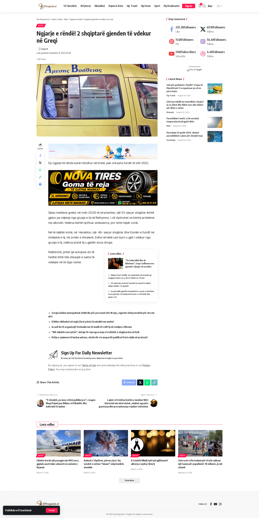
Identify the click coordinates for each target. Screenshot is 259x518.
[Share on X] (40, 162)
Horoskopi (171, 140)
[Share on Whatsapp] (40, 169)
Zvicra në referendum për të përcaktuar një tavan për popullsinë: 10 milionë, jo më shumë (200, 464)
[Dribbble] (212, 53)
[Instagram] (212, 41)
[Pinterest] (182, 41)
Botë (40, 25)
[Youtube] (182, 53)
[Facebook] (182, 29)
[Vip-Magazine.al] (47, 6)
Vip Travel (171, 95)
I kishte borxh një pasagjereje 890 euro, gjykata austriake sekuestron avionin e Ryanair (58, 464)
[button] (52, 510)
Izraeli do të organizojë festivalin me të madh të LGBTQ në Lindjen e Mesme (92, 326)
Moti (168, 125)
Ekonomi (170, 112)
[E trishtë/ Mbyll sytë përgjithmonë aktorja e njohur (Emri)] (153, 443)
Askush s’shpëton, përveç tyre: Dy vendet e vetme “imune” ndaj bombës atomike (104, 464)
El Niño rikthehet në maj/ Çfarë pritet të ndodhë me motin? (83, 321)
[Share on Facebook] (40, 155)
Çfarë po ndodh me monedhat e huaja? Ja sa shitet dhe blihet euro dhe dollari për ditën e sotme (185, 104)
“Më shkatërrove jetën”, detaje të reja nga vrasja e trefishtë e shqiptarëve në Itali (95, 332)
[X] (212, 29)
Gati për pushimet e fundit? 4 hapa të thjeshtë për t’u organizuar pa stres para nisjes (185, 88)
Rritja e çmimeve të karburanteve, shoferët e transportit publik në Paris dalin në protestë (100, 337)
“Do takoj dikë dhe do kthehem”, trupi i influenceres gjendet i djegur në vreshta (139, 263)
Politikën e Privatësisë (18, 510)
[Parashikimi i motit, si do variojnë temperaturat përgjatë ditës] (214, 122)
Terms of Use (89, 365)
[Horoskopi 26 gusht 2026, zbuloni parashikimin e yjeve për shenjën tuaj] (214, 136)
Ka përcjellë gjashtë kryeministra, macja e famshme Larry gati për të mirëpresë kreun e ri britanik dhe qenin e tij (131, 294)
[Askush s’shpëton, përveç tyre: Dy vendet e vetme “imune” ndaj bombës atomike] (106, 443)
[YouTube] (215, 504)
